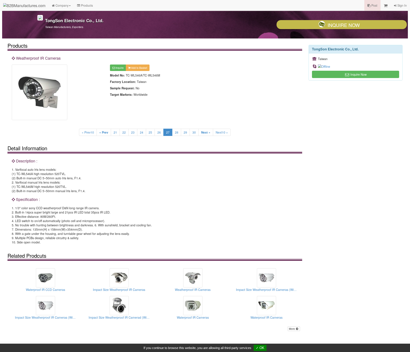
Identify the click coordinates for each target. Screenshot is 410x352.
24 (141, 132)
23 (133, 132)
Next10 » (222, 132)
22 (124, 132)
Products (86, 5)
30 (194, 132)
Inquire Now (344, 25)
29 (185, 132)
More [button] (292, 328)
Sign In (402, 5)
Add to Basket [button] (138, 67)
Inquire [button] (119, 67)
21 (115, 132)
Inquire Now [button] (358, 74)
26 (159, 132)
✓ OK (260, 348)
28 (176, 132)
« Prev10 (88, 132)
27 (168, 132)
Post (373, 5)
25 (150, 132)
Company (62, 5)
